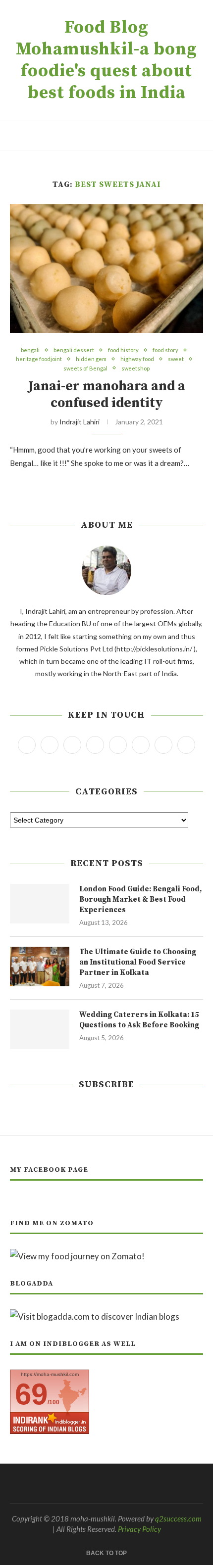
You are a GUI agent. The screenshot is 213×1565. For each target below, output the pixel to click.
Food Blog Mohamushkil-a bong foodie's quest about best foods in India (106, 60)
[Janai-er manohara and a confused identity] (106, 268)
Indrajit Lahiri (79, 421)
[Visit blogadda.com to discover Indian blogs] (94, 1316)
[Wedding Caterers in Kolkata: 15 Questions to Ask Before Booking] (39, 1029)
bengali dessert (73, 350)
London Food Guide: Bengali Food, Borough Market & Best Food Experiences (140, 899)
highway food (137, 359)
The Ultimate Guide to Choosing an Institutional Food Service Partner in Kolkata (137, 962)
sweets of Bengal (85, 368)
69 (31, 1394)
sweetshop (135, 368)
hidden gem (91, 359)
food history (123, 350)
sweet (176, 359)
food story (165, 350)
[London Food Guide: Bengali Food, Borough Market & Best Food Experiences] (39, 903)
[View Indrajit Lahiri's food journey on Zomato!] (77, 1256)
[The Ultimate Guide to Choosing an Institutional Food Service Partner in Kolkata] (39, 966)
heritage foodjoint (39, 359)
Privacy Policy (139, 1528)
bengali (30, 350)
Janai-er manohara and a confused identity (106, 395)
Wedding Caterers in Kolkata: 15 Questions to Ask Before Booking (139, 1020)
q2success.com (178, 1518)
